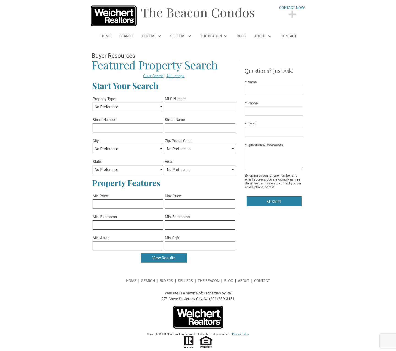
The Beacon (208, 281)
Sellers (185, 281)
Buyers (166, 281)
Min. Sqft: (172, 238)
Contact (289, 36)
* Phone (251, 103)
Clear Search (153, 76)
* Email (250, 124)
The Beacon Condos (198, 12)
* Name (251, 82)
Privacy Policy (240, 334)
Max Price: (173, 196)
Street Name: (175, 120)
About (243, 281)
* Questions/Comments (264, 145)
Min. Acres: (101, 238)
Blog (241, 36)
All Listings (175, 76)
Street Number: (105, 120)
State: (97, 161)
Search (126, 36)
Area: (169, 161)
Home (105, 36)
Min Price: (101, 196)
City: (96, 141)
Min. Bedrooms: (105, 217)
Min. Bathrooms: (177, 217)
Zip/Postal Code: (178, 141)
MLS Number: (176, 99)
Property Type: (104, 99)
